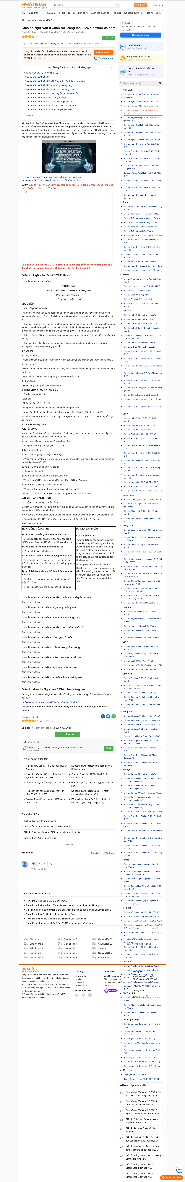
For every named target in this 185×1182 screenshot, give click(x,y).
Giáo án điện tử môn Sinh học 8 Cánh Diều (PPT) (142, 705)
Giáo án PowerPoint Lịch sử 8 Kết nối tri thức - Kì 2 (143, 367)
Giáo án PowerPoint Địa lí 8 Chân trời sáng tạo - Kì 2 (142, 476)
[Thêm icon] (33, 863)
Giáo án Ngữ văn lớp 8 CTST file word (42, 73)
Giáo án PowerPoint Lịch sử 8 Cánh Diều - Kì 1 (143, 400)
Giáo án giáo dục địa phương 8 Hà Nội (140, 1057)
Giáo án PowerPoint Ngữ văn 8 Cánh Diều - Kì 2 (142, 189)
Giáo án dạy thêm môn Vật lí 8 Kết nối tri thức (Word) (141, 655)
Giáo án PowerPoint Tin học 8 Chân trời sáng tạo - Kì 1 (143, 846)
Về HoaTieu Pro (82, 986)
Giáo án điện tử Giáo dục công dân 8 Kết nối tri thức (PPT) (143, 560)
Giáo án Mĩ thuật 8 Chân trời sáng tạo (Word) (143, 921)
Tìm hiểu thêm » (39, 58)
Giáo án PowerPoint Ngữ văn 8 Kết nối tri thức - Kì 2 (141, 160)
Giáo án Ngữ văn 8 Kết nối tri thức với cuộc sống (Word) (142, 95)
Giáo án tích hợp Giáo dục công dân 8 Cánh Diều (142, 553)
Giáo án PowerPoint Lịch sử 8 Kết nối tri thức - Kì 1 (143, 360)
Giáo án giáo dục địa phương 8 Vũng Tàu (141, 1038)
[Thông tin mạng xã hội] (110, 993)
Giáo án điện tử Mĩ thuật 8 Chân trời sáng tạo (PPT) (143, 933)
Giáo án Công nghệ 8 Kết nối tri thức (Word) (142, 499)
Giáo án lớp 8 (45, 20)
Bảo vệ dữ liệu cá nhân (114, 982)
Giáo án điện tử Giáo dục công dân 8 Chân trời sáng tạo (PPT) (142, 582)
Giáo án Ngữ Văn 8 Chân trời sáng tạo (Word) (140, 111)
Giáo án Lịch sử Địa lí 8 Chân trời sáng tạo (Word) (142, 329)
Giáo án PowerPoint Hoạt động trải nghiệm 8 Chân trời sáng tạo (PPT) (143, 894)
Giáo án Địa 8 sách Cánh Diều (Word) (140, 434)
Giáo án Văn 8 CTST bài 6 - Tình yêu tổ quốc (46, 97)
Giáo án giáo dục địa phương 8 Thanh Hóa (142, 1066)
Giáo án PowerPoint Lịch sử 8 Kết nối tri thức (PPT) (143, 352)
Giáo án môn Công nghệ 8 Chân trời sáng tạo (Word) (142, 505)
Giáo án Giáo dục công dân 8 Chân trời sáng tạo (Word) (143, 538)
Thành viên (140, 5)
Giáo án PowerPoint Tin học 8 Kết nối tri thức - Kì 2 (143, 832)
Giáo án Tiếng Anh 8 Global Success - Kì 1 (142, 720)
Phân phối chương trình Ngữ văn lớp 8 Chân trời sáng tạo (53, 177)
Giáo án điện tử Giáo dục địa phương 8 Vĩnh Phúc (143, 1051)
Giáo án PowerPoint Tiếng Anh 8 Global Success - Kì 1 (140, 756)
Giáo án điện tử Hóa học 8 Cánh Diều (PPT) (142, 638)
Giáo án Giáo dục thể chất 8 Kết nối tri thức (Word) (142, 999)
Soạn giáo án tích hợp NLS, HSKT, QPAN (141, 1079)
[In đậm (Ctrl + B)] (39, 863)
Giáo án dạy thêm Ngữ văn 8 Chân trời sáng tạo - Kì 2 (143, 133)
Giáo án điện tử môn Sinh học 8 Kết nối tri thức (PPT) (141, 698)
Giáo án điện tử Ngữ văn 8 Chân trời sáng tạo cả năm (51, 702)
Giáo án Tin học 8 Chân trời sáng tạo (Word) (143, 793)
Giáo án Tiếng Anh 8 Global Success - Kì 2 (142, 724)
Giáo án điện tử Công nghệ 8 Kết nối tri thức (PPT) (142, 519)
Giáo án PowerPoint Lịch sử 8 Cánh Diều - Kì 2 (143, 408)
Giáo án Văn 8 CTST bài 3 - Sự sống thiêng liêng (48, 85)
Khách (128, 23)
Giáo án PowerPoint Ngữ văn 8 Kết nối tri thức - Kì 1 (141, 152)
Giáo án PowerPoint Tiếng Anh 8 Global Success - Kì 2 (140, 763)
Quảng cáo (80, 982)
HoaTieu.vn (34, 969)
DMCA (106, 986)
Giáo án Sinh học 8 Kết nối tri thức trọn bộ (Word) (142, 679)
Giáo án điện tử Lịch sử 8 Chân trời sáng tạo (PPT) (143, 374)
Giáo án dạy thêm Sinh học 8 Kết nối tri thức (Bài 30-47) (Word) (142, 686)
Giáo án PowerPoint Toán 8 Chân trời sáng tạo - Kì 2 (142, 255)
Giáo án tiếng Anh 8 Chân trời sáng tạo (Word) (140, 730)
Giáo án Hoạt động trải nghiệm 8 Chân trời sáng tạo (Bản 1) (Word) (142, 872)
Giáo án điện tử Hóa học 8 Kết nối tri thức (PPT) (141, 631)
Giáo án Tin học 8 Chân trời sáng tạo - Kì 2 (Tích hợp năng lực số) (142, 806)
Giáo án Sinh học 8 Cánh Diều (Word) (140, 693)
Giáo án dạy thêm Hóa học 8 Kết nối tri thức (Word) (142, 620)
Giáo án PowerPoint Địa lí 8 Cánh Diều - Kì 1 (143, 486)
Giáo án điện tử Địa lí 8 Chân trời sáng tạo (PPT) (142, 461)
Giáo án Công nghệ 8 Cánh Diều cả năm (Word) (141, 512)
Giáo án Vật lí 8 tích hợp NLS (136, 295)
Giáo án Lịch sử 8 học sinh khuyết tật (139, 347)
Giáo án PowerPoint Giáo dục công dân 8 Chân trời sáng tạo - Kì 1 (141, 589)
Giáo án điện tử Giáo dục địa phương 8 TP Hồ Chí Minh (142, 1032)
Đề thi (158, 13)
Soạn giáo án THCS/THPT (135, 1075)
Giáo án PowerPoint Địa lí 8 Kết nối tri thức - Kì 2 (142, 454)
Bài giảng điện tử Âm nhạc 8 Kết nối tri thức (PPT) (142, 987)
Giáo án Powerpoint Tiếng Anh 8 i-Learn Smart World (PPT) (141, 742)
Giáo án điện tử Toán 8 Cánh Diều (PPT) (141, 262)
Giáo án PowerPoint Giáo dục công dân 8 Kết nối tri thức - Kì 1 (143, 567)
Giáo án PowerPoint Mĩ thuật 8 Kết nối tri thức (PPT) (141, 941)
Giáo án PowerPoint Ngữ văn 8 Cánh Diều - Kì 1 (142, 181)
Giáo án (32, 20)
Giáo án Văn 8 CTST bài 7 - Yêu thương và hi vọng (49, 101)
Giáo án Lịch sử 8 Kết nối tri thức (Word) (141, 315)
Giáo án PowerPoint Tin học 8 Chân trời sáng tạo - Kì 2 (143, 854)
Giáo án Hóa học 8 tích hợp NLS (137, 290)
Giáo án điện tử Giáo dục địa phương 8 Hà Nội (142, 1044)
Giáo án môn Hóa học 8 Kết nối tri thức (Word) (140, 612)
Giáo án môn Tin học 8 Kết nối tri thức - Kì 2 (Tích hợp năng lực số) (142, 787)
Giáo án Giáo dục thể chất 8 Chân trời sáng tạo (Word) (142, 1006)
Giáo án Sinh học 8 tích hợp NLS (138, 299)
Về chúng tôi (80, 976)
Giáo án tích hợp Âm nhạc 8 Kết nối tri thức (142, 970)
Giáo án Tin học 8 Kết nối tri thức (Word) (141, 774)
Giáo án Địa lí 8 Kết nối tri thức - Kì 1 (139, 425)
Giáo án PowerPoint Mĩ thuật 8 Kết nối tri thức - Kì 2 (141, 955)
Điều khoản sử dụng (112, 976)
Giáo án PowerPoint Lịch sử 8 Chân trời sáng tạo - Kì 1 (143, 381)
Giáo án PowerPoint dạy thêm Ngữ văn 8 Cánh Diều (141, 196)
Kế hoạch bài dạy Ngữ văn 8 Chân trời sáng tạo (46, 123)
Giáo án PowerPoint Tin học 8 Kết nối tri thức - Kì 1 (143, 824)
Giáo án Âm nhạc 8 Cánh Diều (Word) (140, 982)
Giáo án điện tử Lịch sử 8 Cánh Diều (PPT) (142, 395)
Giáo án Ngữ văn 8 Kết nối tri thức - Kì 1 (141, 101)
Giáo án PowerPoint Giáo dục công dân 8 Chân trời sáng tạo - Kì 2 (141, 597)
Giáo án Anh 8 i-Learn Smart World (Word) (142, 736)
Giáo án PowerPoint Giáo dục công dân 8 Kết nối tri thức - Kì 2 (143, 575)
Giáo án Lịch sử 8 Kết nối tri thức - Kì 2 (140, 324)
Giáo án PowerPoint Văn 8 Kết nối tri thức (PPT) (141, 145)
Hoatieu (26, 710)
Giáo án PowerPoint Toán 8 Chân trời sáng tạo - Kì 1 (142, 248)
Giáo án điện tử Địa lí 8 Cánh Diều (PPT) (141, 482)
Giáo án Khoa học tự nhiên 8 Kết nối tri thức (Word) (142, 280)
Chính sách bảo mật (112, 979)
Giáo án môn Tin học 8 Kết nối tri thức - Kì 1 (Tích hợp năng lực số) (142, 779)
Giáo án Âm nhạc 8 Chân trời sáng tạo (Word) (140, 976)
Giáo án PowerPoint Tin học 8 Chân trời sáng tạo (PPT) (143, 839)
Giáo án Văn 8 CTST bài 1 (37, 77)
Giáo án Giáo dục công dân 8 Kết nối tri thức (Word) (143, 531)
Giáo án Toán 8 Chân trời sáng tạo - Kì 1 (141, 222)
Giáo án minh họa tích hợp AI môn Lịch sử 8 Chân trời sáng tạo (142, 336)
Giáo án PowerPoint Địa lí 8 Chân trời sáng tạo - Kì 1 (142, 469)
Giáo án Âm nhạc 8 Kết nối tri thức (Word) (142, 966)
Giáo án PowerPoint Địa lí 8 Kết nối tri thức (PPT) (142, 439)
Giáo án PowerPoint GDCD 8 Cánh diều (141, 603)
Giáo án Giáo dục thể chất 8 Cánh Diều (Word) (140, 1013)
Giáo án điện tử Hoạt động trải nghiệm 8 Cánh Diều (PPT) (141, 902)
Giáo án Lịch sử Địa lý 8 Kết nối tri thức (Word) (140, 419)
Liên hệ (78, 979)
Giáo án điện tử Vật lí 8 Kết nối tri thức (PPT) (143, 665)
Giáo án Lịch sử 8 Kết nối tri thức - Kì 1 (140, 319)
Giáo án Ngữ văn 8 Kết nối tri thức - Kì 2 (141, 106)
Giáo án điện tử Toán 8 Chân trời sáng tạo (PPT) (142, 241)
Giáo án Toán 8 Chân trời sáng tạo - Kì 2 (141, 227)
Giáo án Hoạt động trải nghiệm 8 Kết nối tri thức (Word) (142, 865)
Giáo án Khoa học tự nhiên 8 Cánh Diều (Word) (141, 304)
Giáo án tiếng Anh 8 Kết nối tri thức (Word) (142, 716)
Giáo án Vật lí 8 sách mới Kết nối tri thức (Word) (141, 647)
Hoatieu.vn (23, 20)
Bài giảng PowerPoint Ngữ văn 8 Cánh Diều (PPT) (142, 174)
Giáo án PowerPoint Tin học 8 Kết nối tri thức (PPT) (143, 817)
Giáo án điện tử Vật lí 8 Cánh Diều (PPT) (141, 669)
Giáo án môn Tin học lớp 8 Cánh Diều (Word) (143, 812)
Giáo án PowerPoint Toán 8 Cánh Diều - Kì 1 (143, 266)
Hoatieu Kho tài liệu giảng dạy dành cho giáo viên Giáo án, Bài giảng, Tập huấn (34, 5)
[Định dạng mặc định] (50, 863)
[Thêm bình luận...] (73, 871)
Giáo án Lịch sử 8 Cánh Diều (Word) (139, 342)
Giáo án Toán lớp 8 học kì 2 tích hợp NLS (141, 214)
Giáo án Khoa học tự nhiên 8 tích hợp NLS (142, 286)
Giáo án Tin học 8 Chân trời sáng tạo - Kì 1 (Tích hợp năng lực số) (142, 798)
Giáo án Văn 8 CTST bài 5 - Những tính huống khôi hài (51, 93)
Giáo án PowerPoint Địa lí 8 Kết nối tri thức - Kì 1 (142, 447)
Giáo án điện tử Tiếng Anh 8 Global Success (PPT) (142, 749)
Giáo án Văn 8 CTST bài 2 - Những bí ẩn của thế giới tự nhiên (55, 81)
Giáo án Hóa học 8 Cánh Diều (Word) (140, 626)
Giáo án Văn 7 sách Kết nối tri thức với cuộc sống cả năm (52, 180)
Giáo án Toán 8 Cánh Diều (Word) (138, 231)
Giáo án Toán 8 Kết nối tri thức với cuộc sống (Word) (143, 208)
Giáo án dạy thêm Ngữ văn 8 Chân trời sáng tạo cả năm (143, 119)
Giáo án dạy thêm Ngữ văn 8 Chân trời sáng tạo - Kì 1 (143, 126)
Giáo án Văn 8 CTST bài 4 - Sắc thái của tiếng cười (49, 89)
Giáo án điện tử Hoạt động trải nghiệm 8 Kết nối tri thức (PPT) (142, 887)
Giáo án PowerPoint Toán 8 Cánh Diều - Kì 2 (143, 270)
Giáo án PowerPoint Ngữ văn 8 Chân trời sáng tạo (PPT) (141, 167)
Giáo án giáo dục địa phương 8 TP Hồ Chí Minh (142, 1025)
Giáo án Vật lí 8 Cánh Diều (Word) (138, 661)
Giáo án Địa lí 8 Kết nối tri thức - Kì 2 (139, 430)
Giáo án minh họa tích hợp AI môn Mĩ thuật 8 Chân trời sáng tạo (143, 926)
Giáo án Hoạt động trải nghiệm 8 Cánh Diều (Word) (142, 880)
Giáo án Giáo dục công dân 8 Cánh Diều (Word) (141, 546)
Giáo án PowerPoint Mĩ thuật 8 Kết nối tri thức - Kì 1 (141, 948)
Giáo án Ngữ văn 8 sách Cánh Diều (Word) (142, 139)
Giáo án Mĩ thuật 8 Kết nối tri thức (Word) (141, 912)
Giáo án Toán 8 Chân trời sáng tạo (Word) (142, 218)
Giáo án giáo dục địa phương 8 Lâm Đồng (142, 1062)
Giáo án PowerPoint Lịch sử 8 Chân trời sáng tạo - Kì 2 (143, 389)
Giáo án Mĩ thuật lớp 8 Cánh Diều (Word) (141, 916)
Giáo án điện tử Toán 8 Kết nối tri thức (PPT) (143, 235)
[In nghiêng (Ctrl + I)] (44, 863)
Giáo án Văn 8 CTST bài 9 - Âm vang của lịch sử (48, 110)
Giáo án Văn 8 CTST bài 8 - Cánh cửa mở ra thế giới (50, 105)
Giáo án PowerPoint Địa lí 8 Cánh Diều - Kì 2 (143, 491)
